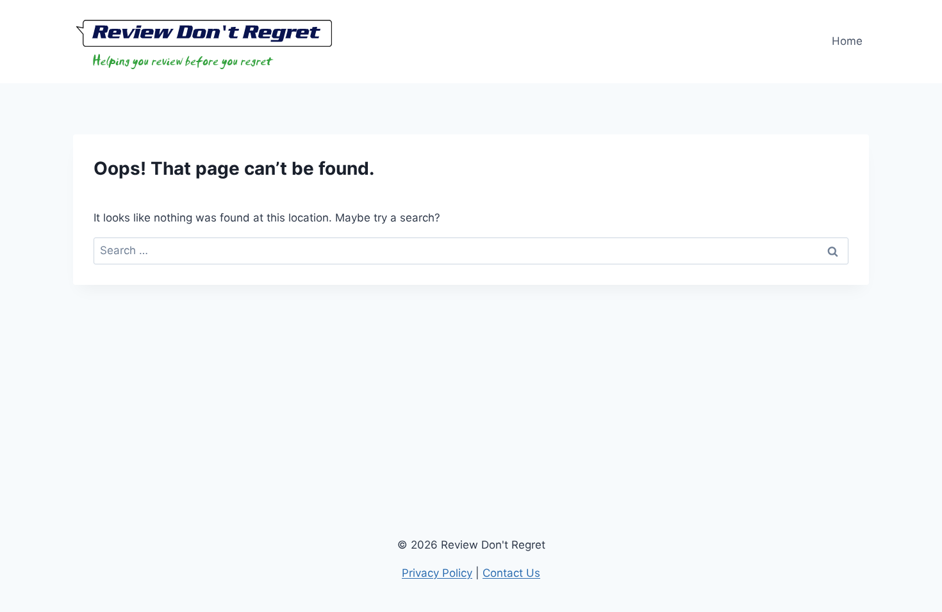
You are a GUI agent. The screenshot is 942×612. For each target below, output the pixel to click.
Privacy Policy (437, 573)
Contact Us (511, 573)
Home (847, 41)
